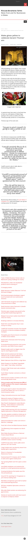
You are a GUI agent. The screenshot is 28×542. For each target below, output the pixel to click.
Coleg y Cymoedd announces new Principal (13, 395)
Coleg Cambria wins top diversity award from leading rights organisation (13, 448)
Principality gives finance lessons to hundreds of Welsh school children (14, 335)
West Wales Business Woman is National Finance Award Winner (12, 434)
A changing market (6, 287)
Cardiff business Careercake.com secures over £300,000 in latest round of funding (14, 438)
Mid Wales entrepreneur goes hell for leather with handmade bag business (13, 481)
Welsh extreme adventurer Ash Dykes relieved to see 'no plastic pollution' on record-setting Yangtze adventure (12, 355)
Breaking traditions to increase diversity (12, 321)
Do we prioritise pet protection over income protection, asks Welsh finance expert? (13, 345)
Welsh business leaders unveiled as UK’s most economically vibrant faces (14, 378)
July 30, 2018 (5, 44)
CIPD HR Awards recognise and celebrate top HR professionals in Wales (14, 302)
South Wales (19, 44)
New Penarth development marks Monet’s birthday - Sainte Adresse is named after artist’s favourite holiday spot (13, 404)
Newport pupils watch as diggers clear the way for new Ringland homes (13, 350)
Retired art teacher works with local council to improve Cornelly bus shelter (13, 495)
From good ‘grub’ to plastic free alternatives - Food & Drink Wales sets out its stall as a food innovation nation (14, 390)
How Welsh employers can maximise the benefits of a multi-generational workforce (13, 467)
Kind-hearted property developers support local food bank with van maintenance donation (13, 296)
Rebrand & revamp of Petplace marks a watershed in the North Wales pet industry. (13, 399)
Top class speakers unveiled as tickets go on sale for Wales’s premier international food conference (13, 415)
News (14, 44)
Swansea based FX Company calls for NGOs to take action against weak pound (13, 457)
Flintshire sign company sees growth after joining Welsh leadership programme (13, 312)
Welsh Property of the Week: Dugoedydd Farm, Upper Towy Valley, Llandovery (12, 364)
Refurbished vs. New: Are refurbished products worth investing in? (11, 283)
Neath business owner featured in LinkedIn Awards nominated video (13, 307)
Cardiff (11, 44)
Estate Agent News (6, 526)
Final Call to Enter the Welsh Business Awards (14, 425)
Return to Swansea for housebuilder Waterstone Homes (11, 453)
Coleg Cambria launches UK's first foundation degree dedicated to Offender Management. (14, 410)
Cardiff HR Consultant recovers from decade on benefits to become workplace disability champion (13, 330)
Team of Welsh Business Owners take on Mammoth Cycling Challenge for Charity (12, 278)
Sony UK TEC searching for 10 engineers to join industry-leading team (13, 476)
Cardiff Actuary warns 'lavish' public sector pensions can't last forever (13, 443)
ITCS (2, 516)
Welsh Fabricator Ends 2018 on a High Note (13, 360)
